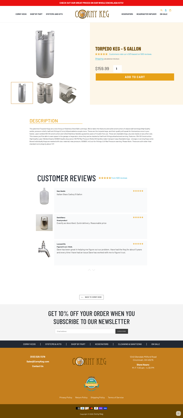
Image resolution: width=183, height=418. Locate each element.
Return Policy (81, 397)
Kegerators (127, 14)
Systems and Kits (54, 14)
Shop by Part (36, 14)
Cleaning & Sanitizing (130, 344)
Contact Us (37, 366)
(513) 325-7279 (37, 356)
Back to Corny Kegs (93, 297)
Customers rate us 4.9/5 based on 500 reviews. (130, 54)
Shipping (99, 58)
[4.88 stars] (105, 177)
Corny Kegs (21, 14)
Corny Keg (98, 414)
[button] (89, 270)
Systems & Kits (53, 344)
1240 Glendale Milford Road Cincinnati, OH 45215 (143, 358)
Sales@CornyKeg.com (38, 361)
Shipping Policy (98, 397)
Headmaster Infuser (146, 14)
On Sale (163, 14)
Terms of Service (116, 397)
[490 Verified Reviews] (91, 392)
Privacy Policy (66, 397)
